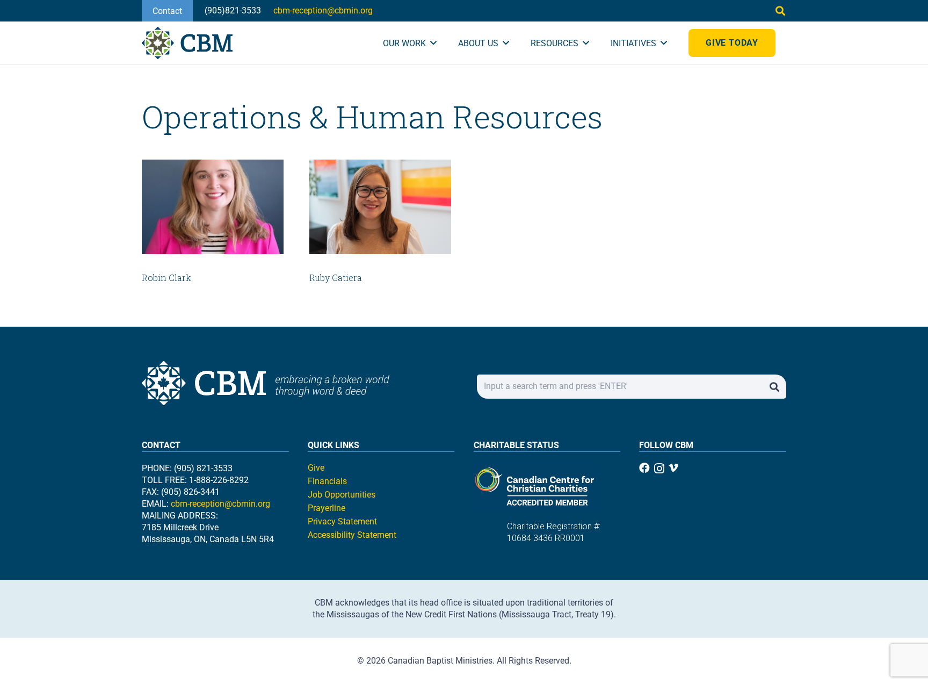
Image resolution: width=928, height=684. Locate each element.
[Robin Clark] (213, 207)
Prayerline (326, 508)
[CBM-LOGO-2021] (187, 43)
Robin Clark (166, 277)
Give (316, 468)
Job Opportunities (341, 494)
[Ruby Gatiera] (380, 207)
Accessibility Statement (352, 535)
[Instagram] (659, 468)
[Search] (774, 387)
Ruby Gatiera (335, 277)
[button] (780, 11)
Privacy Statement (342, 521)
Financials (327, 481)
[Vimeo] (673, 468)
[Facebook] (644, 468)
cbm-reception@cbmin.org (220, 504)
